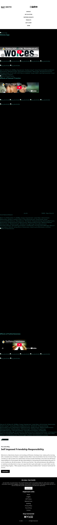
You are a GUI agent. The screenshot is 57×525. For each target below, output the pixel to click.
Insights (28, 497)
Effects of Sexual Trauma (10, 78)
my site (26, 213)
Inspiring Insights (29, 17)
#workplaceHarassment (46, 71)
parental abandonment (11, 435)
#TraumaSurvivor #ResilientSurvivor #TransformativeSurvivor (31, 432)
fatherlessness (24, 433)
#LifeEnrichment (22, 222)
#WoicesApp (36, 71)
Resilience (10, 219)
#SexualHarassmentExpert (25, 71)
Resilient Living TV (29, 70)
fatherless (16, 433)
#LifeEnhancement (13, 222)
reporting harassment (45, 73)
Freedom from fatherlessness (36, 433)
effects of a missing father (7, 433)
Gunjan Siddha (35, 73)
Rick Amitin (36, 435)
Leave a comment (8, 74)
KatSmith (10, 227)
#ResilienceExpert (4, 224)
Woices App (4, 35)
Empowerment (21, 70)
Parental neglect (22, 435)
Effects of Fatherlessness (10, 334)
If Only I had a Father (49, 433)
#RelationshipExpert (46, 222)
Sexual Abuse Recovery (29, 219)
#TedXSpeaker (30, 225)
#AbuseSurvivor (20, 221)
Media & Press (28, 501)
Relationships (3, 219)
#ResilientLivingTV (13, 71)
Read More (5, 471)
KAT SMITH (25, 521)
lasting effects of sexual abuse (22, 227)
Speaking (28, 503)
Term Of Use (28, 508)
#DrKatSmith (28, 221)
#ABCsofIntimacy (10, 221)
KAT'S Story (28, 499)
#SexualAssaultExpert (5, 225)
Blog (15, 70)
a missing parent (52, 432)
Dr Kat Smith (13, 73)
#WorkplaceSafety (4, 73)
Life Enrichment (45, 218)
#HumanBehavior (49, 70)
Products (28, 20)
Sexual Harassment (40, 70)
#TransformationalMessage (41, 225)
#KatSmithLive (4, 71)
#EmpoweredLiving (37, 221)
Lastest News (37, 218)
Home (28, 25)
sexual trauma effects (35, 227)
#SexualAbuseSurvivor (41, 224)
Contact (28, 11)
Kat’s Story (29, 22)
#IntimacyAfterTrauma (48, 221)
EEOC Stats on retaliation (23, 73)
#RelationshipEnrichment (34, 222)
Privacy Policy (28, 505)
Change (23, 218)
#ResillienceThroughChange (27, 224)
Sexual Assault (39, 219)
